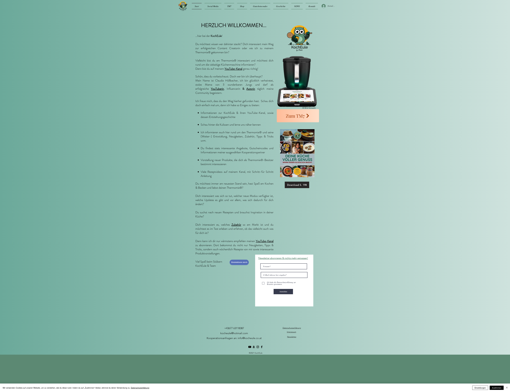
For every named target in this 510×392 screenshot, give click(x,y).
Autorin (250, 89)
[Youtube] (249, 347)
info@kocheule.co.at (250, 338)
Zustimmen (496, 387)
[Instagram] (257, 347)
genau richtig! (250, 69)
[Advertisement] (79, 373)
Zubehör (236, 225)
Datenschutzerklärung (140, 387)
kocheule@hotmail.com (234, 333)
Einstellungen (480, 387)
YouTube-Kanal (233, 69)
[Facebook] (261, 347)
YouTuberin (217, 89)
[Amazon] (253, 347)
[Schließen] (506, 388)
